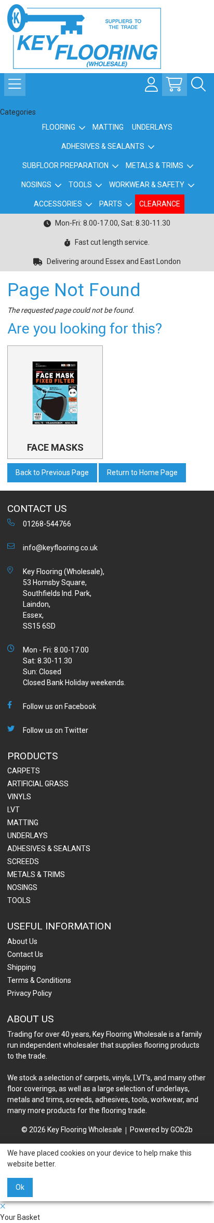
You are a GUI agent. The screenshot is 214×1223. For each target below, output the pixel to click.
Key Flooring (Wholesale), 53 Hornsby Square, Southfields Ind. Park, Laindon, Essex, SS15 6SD (63, 598)
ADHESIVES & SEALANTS (102, 146)
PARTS (110, 204)
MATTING (108, 127)
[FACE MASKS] (55, 393)
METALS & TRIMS (154, 165)
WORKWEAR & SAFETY (146, 184)
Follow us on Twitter (55, 730)
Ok (20, 1187)
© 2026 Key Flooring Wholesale (71, 1129)
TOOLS (80, 184)
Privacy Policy (29, 993)
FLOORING (58, 127)
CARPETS (23, 771)
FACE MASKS (55, 447)
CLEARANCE (159, 204)
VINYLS (19, 797)
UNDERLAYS (152, 127)
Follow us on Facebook (59, 706)
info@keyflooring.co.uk (60, 548)
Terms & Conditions (39, 980)
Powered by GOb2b (161, 1129)
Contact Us (25, 954)
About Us (22, 941)
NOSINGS (36, 184)
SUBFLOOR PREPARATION (65, 165)
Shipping (21, 967)
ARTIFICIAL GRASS (38, 784)
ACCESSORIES (58, 204)
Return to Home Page (142, 472)
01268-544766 (47, 524)
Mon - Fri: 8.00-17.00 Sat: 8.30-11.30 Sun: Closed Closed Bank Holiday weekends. (74, 666)
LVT (13, 809)
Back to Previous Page (52, 472)
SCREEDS (23, 861)
